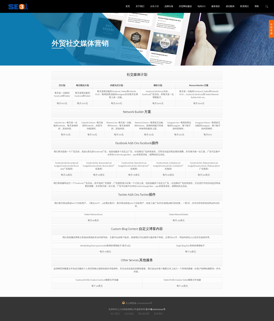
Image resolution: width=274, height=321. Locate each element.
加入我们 (115, 314)
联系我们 (158, 314)
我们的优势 (144, 314)
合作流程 (129, 314)
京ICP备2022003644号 (155, 309)
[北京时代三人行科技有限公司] (18, 6)
